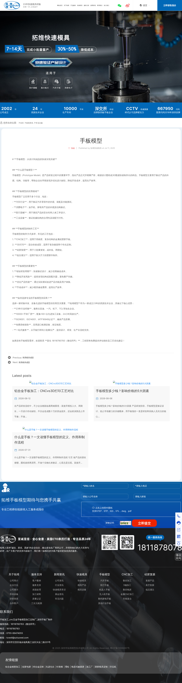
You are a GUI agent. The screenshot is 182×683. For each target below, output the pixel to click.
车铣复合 (127, 598)
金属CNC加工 (127, 594)
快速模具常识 (59, 589)
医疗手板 (104, 585)
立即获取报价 (169, 5)
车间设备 (14, 594)
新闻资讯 (29, 123)
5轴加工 (127, 585)
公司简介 (14, 580)
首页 (22, 123)
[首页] (12, 5)
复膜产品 (150, 580)
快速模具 (82, 574)
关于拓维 (14, 574)
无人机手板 (104, 594)
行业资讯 (59, 585)
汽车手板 (104, 580)
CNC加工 (127, 574)
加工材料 (36, 594)
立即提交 (144, 523)
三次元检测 (36, 603)
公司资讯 (59, 580)
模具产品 (82, 585)
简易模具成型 (28, 357)
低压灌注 (150, 589)
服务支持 (36, 574)
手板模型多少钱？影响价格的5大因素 (122, 391)
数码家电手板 (104, 598)
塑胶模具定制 (101, 666)
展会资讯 (59, 594)
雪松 (67, 666)
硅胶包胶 (26, 666)
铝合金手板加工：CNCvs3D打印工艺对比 (44, 391)
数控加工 (127, 580)
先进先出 (50, 666)
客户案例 (36, 580)
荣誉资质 (14, 598)
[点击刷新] (125, 523)
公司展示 (14, 589)
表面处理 (36, 589)
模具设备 (82, 589)
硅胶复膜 (150, 574)
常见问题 (39, 123)
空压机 (113, 666)
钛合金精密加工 (12, 666)
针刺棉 (59, 666)
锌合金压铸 (38, 666)
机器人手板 (104, 589)
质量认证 (36, 598)
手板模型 (104, 574)
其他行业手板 (104, 603)
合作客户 (14, 603)
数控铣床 (127, 589)
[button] (120, 5)
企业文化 (14, 585)
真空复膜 (150, 585)
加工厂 (89, 666)
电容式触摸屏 (77, 666)
